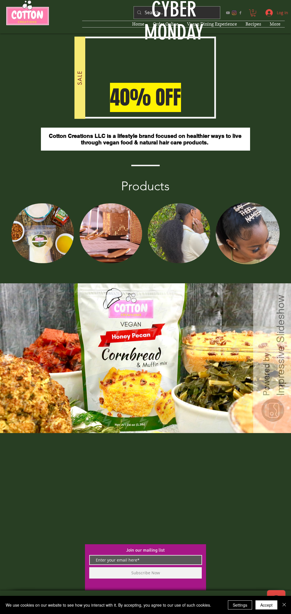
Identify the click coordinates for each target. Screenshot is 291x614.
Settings (240, 605)
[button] (253, 12)
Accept (266, 605)
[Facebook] (240, 12)
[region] (42, 233)
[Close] (284, 604)
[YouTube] (228, 12)
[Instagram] (234, 12)
